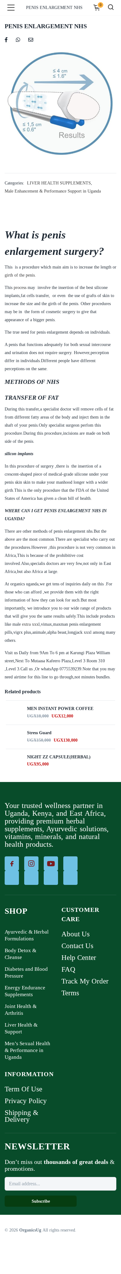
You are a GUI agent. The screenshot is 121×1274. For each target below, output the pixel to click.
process (20, 287)
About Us (75, 934)
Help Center (78, 957)
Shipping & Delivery (21, 1116)
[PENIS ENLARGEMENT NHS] (6, 39)
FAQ (68, 969)
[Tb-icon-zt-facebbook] (12, 863)
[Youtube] (51, 863)
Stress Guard (39, 732)
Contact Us (77, 946)
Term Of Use (23, 1089)
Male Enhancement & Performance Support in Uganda (53, 191)
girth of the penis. (20, 275)
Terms (70, 993)
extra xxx (30, 624)
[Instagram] (31, 863)
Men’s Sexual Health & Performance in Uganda (27, 1050)
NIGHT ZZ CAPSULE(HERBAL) (59, 757)
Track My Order (85, 981)
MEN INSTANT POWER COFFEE (60, 708)
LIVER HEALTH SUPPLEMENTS (59, 183)
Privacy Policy (26, 1101)
